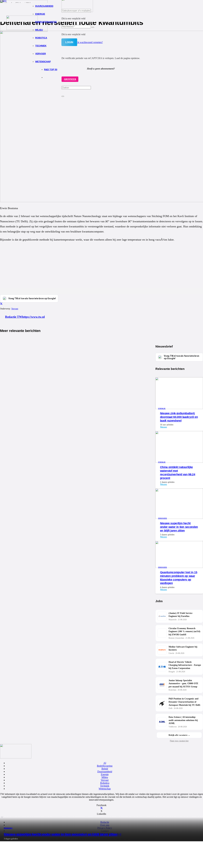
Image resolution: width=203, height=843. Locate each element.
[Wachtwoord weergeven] (93, 27)
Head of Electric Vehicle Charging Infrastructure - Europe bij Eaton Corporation (185, 665)
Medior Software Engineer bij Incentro (183, 648)
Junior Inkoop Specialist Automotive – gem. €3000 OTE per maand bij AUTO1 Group (183, 683)
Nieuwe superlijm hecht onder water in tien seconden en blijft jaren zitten (60, 834)
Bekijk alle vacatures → (179, 735)
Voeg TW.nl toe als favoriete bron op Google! (181, 357)
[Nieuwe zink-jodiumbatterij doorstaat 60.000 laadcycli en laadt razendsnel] (179, 408)
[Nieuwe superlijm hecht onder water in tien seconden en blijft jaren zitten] (179, 518)
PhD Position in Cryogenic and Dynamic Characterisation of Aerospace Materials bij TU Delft (184, 702)
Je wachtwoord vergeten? (90, 42)
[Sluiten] (63, 96)
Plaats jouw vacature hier (179, 741)
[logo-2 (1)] (22, 29)
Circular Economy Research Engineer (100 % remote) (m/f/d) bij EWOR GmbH (184, 631)
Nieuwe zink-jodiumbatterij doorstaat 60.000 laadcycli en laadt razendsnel (179, 417)
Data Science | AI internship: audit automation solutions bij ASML (183, 720)
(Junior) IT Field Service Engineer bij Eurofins (180, 615)
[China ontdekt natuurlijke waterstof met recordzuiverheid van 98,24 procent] (179, 461)
